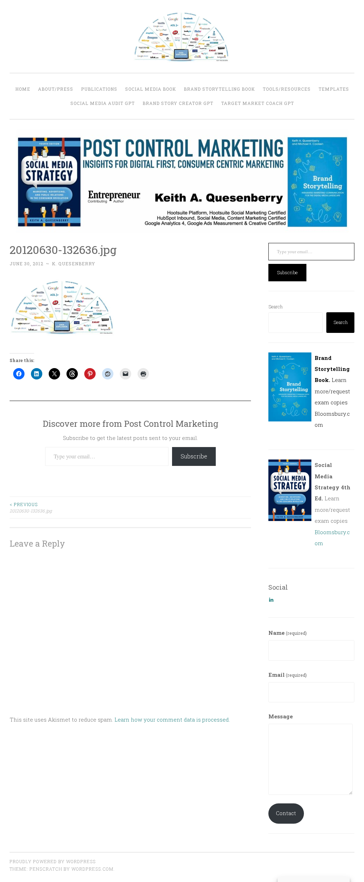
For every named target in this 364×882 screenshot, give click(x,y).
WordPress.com (92, 869)
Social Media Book (150, 89)
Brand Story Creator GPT (178, 103)
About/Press (55, 89)
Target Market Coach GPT (257, 103)
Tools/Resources (287, 89)
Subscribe (194, 456)
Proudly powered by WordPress (53, 861)
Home (22, 89)
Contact (286, 813)
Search (275, 306)
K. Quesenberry (73, 263)
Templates (333, 89)
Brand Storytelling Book (219, 89)
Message (280, 716)
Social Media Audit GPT (102, 103)
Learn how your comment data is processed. (172, 719)
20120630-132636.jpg (31, 507)
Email (287, 674)
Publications (99, 89)
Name (287, 632)
